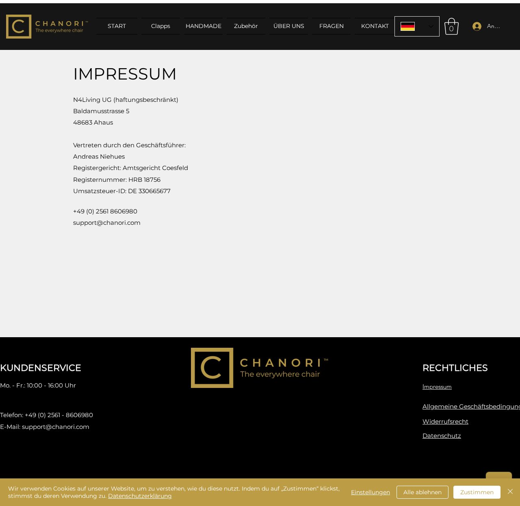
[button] (451, 26)
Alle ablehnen (422, 492)
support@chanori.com (55, 427)
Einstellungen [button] (370, 492)
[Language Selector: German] (417, 26)
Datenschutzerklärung (140, 496)
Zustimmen (477, 492)
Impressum (437, 386)
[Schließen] (510, 492)
